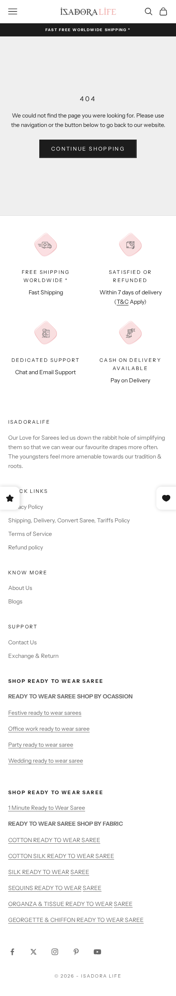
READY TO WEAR (45, 872)
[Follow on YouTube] (97, 952)
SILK (15, 872)
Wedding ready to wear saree (45, 760)
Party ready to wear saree (40, 744)
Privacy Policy (25, 506)
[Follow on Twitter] (33, 952)
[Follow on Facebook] (12, 952)
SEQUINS (21, 888)
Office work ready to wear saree (49, 728)
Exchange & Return (33, 655)
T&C (123, 301)
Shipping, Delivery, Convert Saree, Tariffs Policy (69, 520)
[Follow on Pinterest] (76, 952)
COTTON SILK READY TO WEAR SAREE (61, 856)
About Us (20, 588)
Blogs (15, 601)
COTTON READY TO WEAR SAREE (54, 840)
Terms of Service (30, 534)
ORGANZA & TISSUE (36, 904)
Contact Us (22, 642)
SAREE (79, 872)
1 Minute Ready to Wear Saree (46, 807)
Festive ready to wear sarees (44, 712)
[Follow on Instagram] (55, 952)
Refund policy (25, 547)
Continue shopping (88, 148)
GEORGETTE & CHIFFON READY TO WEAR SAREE (76, 920)
